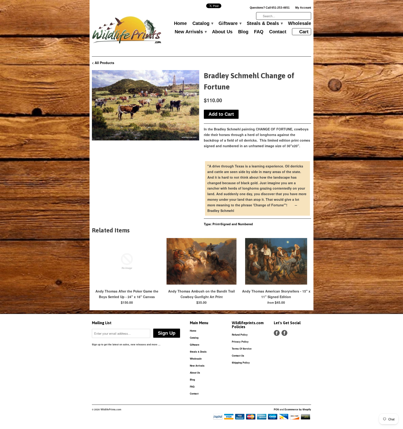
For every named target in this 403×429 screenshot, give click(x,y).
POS (276, 409)
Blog (243, 32)
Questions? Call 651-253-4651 (270, 7)
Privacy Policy (240, 341)
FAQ (259, 32)
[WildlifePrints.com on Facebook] (284, 333)
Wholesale (299, 23)
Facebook (277, 333)
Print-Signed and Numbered (232, 224)
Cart (304, 31)
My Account (303, 7)
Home (180, 23)
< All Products (103, 62)
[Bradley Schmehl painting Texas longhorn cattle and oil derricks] (145, 105)
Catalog (202, 23)
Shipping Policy (241, 362)
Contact (277, 32)
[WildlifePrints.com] (127, 31)
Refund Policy (240, 334)
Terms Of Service (242, 348)
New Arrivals (190, 32)
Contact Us (238, 355)
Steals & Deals (264, 23)
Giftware (230, 23)
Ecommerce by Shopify (298, 409)
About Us (222, 32)
